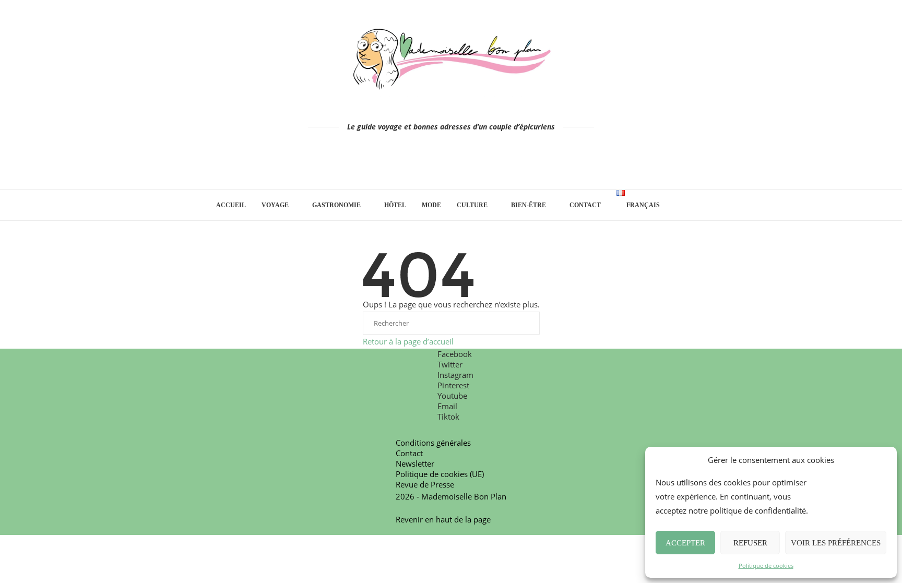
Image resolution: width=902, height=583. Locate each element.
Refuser (750, 543)
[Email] (480, 164)
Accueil (231, 205)
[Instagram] (437, 164)
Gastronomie (336, 205)
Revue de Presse (425, 484)
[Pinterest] (451, 164)
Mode (431, 205)
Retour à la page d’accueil (408, 341)
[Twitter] (422, 164)
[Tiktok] (495, 164)
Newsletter (415, 463)
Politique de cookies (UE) (440, 474)
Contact (585, 205)
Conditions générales (433, 442)
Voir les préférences (836, 543)
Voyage (275, 205)
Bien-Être (528, 205)
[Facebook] (407, 164)
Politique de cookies (766, 565)
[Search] (680, 205)
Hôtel (395, 205)
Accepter (685, 543)
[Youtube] (466, 164)
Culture (472, 205)
